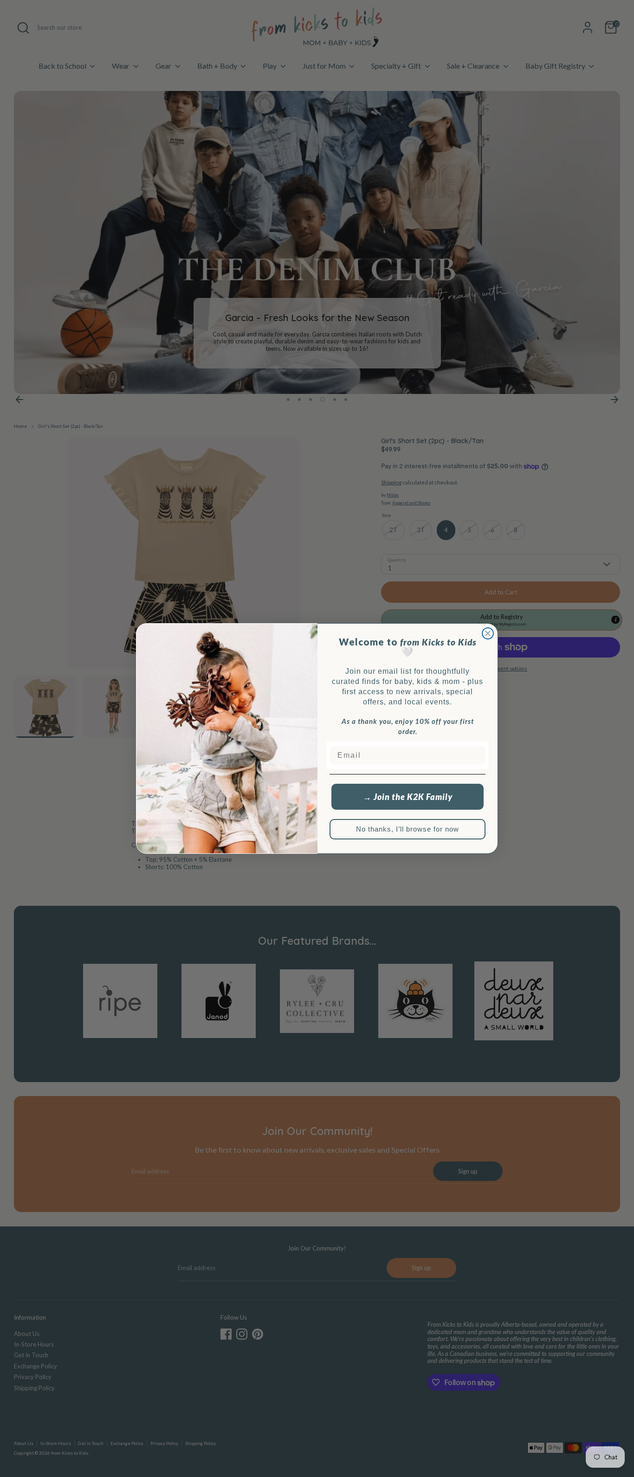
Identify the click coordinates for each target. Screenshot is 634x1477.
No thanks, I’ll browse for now (407, 829)
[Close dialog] (487, 633)
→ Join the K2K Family (408, 797)
